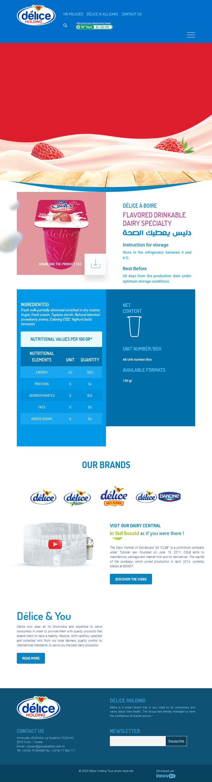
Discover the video (131, 579)
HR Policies (73, 14)
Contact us (132, 14)
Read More (31, 658)
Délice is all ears (102, 14)
